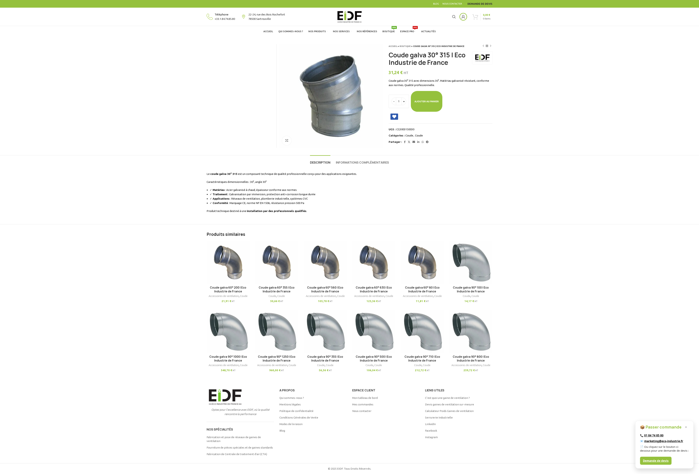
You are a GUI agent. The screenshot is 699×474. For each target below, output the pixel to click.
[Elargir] (286, 140)
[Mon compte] (463, 16)
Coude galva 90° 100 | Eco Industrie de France (471, 289)
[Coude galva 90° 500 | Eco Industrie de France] (373, 331)
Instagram (431, 437)
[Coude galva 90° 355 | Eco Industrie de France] (325, 331)
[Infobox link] (221, 16)
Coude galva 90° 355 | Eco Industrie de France (325, 358)
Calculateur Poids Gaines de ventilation (449, 410)
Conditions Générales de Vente (298, 417)
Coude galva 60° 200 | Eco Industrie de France (228, 289)
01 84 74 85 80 (654, 435)
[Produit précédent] (483, 46)
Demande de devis (656, 461)
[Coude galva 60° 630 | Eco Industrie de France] (373, 262)
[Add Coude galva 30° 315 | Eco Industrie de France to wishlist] (394, 117)
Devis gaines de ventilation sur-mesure (449, 404)
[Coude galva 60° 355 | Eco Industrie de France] (276, 262)
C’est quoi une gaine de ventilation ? (447, 397)
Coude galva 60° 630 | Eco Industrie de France (374, 289)
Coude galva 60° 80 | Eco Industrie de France (422, 289)
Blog (282, 430)
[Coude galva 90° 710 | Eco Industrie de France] (422, 331)
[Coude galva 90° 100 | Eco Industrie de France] (470, 262)
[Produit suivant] (490, 46)
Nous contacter (361, 410)
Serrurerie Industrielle (439, 417)
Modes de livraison (291, 424)
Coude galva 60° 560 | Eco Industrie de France (325, 289)
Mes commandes (362, 404)
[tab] (320, 160)
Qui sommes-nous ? (291, 397)
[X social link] (409, 142)
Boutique (405, 46)
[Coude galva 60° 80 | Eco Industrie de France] (422, 262)
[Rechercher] (454, 16)
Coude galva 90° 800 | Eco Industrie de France (471, 358)
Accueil (393, 46)
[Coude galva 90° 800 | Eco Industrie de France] (470, 331)
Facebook (431, 430)
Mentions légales (290, 404)
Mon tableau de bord (365, 397)
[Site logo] (349, 16)
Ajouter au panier (426, 101)
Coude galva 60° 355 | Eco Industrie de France (277, 289)
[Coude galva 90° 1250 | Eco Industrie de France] (276, 331)
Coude (409, 135)
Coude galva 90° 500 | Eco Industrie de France (374, 358)
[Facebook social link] (405, 142)
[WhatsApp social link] (422, 142)
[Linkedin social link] (418, 142)
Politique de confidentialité (296, 410)
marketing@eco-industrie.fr (663, 441)
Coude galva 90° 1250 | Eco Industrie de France (276, 358)
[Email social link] (413, 142)
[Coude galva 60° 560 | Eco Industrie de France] (325, 262)
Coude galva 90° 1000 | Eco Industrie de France (228, 358)
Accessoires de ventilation (224, 296)
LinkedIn (430, 424)
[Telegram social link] (427, 142)
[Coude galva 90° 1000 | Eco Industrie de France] (228, 331)
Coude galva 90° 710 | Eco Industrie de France (422, 358)
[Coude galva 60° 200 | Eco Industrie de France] (228, 262)
